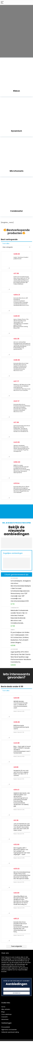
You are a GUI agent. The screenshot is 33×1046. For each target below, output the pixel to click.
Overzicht (4, 1017)
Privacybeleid (5, 1027)
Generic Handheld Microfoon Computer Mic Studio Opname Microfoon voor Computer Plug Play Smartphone (21, 448)
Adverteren (5, 1019)
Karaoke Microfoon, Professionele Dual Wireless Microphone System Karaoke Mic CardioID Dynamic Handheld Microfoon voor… (22, 408)
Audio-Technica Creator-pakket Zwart (21, 258)
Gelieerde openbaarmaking (10, 1032)
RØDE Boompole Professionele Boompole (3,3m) (21, 727)
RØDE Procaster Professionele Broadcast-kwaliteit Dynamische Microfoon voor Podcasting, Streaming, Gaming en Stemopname (22, 468)
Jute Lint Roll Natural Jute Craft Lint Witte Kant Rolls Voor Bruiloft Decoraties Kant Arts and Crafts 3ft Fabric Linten (22, 827)
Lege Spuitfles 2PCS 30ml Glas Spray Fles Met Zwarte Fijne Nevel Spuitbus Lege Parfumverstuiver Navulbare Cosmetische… (21, 657)
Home (3, 1007)
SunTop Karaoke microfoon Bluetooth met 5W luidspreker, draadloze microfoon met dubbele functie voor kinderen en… (22, 428)
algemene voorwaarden (9, 1029)
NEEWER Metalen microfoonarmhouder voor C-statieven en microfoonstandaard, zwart (21, 704)
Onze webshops (6, 1014)
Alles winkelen (5, 1009)
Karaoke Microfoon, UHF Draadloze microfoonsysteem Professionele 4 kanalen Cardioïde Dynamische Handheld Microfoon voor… (22, 301)
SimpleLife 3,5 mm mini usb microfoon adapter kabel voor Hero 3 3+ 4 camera (21, 773)
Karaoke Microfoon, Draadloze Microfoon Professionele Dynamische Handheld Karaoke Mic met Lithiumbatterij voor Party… (21, 927)
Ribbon (12, 629)
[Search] (30, 2)
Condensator (14, 607)
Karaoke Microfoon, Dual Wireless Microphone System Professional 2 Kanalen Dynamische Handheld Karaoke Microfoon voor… (21, 366)
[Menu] (2, 2)
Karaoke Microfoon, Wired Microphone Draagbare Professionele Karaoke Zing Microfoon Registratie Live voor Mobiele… (22, 489)
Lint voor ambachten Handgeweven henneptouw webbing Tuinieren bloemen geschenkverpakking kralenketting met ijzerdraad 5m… (22, 345)
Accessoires (14, 578)
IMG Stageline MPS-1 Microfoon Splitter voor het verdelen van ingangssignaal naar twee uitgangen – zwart (22, 851)
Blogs (3, 1012)
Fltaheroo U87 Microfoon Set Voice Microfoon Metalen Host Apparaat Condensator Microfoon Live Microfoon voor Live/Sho (22, 387)
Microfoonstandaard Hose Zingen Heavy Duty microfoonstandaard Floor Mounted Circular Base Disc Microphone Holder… (22, 875)
